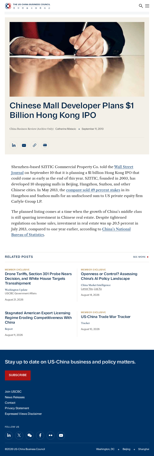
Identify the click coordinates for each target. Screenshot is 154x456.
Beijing (126, 449)
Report (9, 329)
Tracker (85, 323)
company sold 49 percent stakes (93, 190)
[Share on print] (45, 145)
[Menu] (147, 6)
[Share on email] (24, 145)
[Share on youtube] (61, 436)
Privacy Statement (17, 408)
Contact (10, 402)
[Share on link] (34, 145)
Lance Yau (87, 289)
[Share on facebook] (40, 436)
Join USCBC (13, 391)
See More (139, 257)
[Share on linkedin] (14, 145)
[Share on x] (19, 436)
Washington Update (16, 289)
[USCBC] (27, 6)
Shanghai (143, 449)
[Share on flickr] (51, 436)
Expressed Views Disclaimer (23, 414)
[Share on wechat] (30, 436)
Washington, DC (105, 449)
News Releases (15, 397)
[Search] (141, 6)
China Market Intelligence (96, 285)
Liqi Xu (98, 289)
